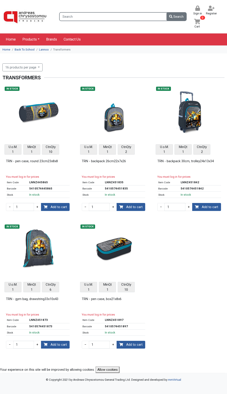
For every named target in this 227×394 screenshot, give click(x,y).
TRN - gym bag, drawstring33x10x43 (32, 299)
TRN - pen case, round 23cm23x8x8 (32, 161)
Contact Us (72, 39)
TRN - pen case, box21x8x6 (101, 299)
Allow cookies (107, 370)
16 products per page (21, 67)
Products (29, 39)
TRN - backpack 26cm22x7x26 (104, 161)
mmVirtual (174, 379)
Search (178, 17)
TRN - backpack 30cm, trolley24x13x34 (185, 161)
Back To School (25, 49)
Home (11, 39)
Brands (51, 39)
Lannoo (44, 49)
